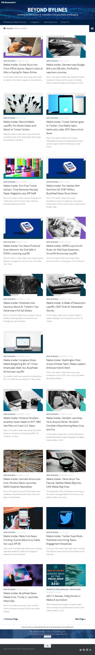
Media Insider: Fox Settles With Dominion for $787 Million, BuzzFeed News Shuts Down (63, 189)
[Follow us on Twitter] (80, 650)
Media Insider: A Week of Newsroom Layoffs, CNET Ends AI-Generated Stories (65, 306)
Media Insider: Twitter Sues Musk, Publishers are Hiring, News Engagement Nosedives (64, 540)
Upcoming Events (50, 22)
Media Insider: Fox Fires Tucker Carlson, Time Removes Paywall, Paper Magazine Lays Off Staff (20, 189)
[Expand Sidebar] (92, 28)
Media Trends (75, 589)
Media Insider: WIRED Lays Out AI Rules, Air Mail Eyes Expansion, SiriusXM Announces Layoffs (64, 249)
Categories (35, 22)
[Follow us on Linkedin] (87, 650)
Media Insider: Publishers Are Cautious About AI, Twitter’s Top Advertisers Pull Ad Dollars (20, 306)
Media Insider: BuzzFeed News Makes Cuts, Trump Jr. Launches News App (20, 597)
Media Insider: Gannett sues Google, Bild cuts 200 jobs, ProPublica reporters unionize (65, 68)
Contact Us (64, 22)
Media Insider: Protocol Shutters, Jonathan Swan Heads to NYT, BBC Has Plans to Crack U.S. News (22, 422)
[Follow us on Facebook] (84, 650)
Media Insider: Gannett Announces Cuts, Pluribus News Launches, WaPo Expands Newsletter (22, 483)
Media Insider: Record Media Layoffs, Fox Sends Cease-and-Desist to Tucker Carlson (20, 125)
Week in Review (9, 61)
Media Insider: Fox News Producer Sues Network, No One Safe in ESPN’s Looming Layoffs (21, 249)
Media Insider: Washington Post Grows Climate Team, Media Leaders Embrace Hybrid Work (66, 364)
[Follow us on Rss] (90, 650)
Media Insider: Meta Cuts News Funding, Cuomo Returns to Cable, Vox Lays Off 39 (21, 540)
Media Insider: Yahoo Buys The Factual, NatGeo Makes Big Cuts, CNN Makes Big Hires (63, 483)
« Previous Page (10, 619)
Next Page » (80, 619)
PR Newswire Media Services (14, 22)
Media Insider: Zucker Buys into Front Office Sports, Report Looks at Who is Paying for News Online (23, 68)
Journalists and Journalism (57, 589)
